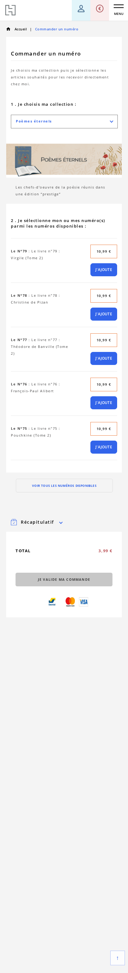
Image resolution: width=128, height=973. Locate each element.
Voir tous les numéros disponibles (64, 485)
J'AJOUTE (103, 269)
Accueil (20, 29)
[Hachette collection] (10, 10)
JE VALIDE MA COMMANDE (64, 579)
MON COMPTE (81, 6)
